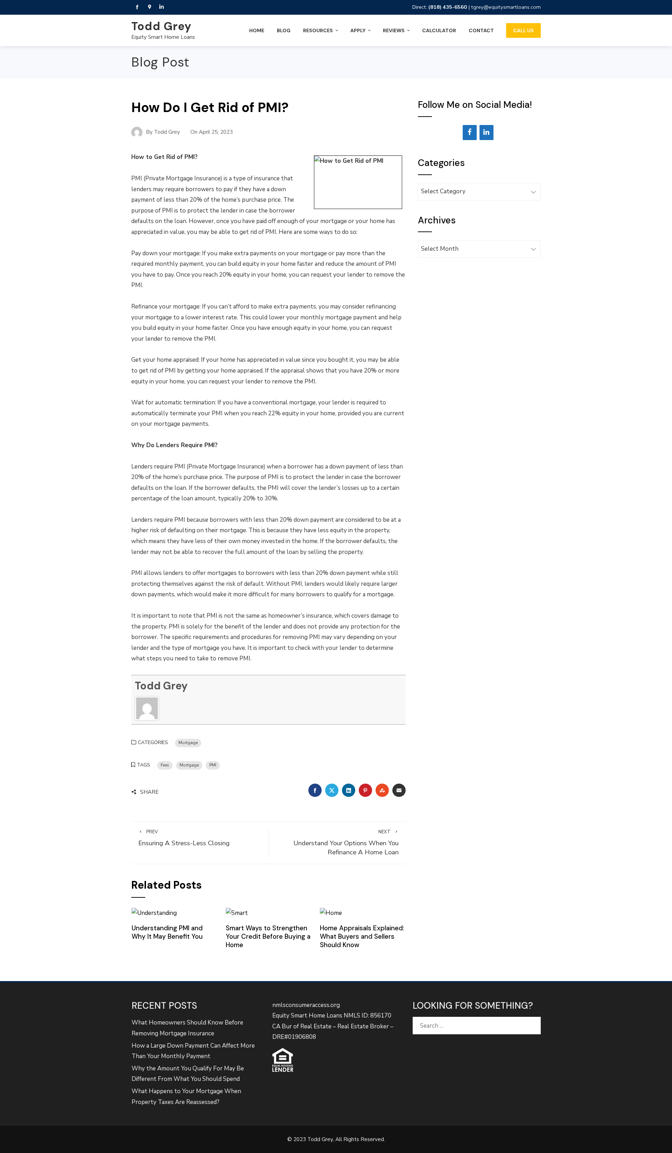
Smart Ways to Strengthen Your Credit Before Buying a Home (268, 937)
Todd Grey (161, 26)
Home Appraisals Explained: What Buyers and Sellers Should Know (362, 937)
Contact (481, 30)
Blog (283, 30)
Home (256, 30)
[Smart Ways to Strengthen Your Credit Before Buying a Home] (237, 913)
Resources (318, 30)
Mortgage (188, 742)
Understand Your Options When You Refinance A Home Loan (346, 843)
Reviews (394, 30)
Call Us (523, 30)
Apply (357, 30)
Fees (165, 765)
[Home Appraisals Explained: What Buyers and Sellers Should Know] (331, 913)
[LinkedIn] (486, 132)
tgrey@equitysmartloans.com (506, 7)
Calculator (439, 30)
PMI (212, 765)
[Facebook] (470, 132)
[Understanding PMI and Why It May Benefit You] (154, 913)
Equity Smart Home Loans (163, 37)
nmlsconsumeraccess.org (306, 1005)
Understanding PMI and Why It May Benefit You (167, 932)
